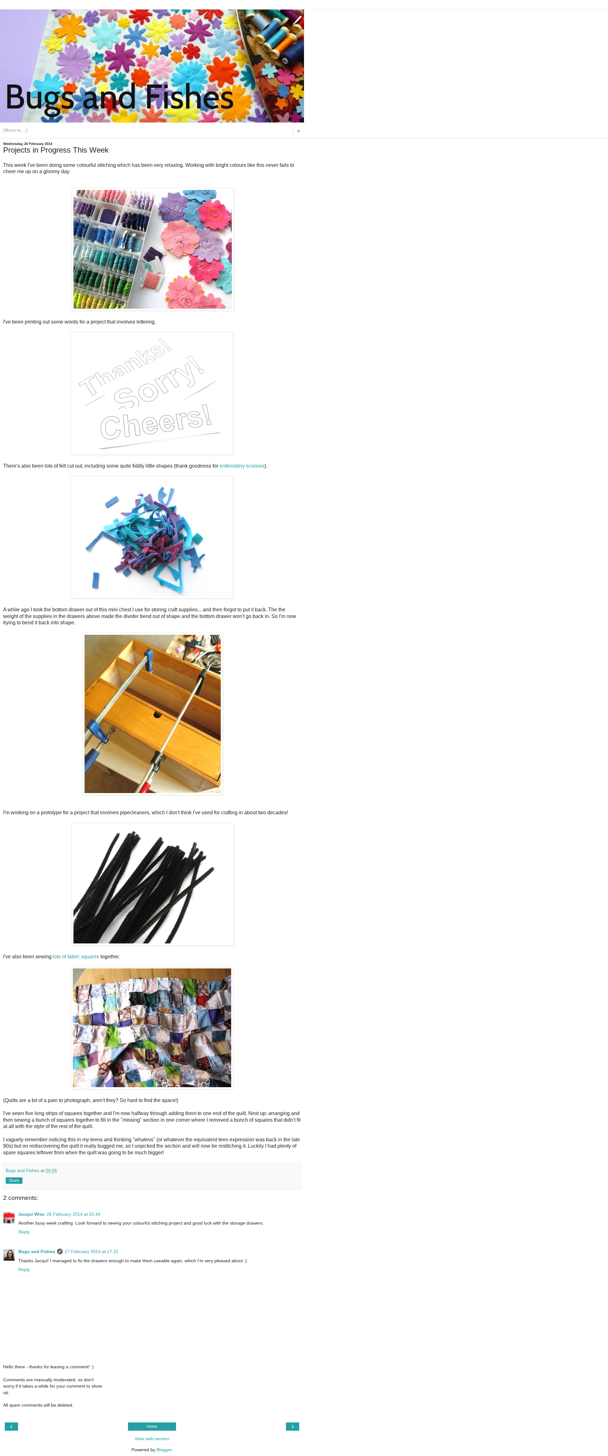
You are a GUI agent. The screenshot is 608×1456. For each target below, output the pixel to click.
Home (152, 1426)
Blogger (164, 1449)
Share (14, 1180)
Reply (24, 1231)
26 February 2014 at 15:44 (73, 1214)
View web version (152, 1438)
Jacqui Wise (31, 1214)
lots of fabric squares (76, 956)
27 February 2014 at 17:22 (91, 1251)
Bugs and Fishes (36, 1251)
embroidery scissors (241, 466)
